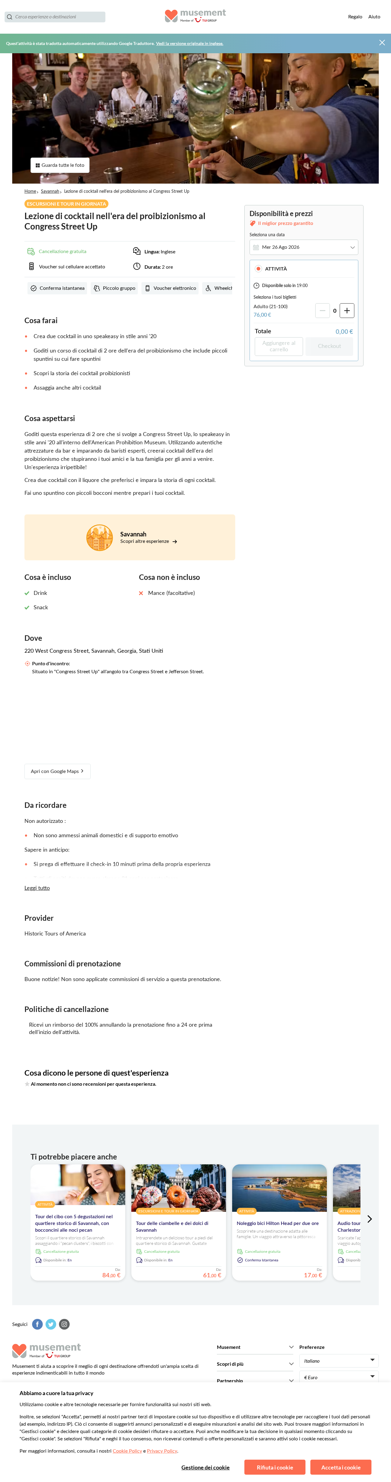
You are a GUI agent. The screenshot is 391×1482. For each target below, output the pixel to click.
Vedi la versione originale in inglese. (189, 43)
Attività (276, 268)
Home (30, 191)
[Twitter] (50, 1324)
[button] (304, 268)
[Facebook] (37, 1324)
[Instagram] (63, 1324)
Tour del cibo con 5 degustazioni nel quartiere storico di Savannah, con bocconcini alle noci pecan (74, 1223)
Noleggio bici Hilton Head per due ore (278, 1223)
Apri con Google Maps (55, 771)
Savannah (50, 191)
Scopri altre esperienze (145, 541)
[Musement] (195, 16)
